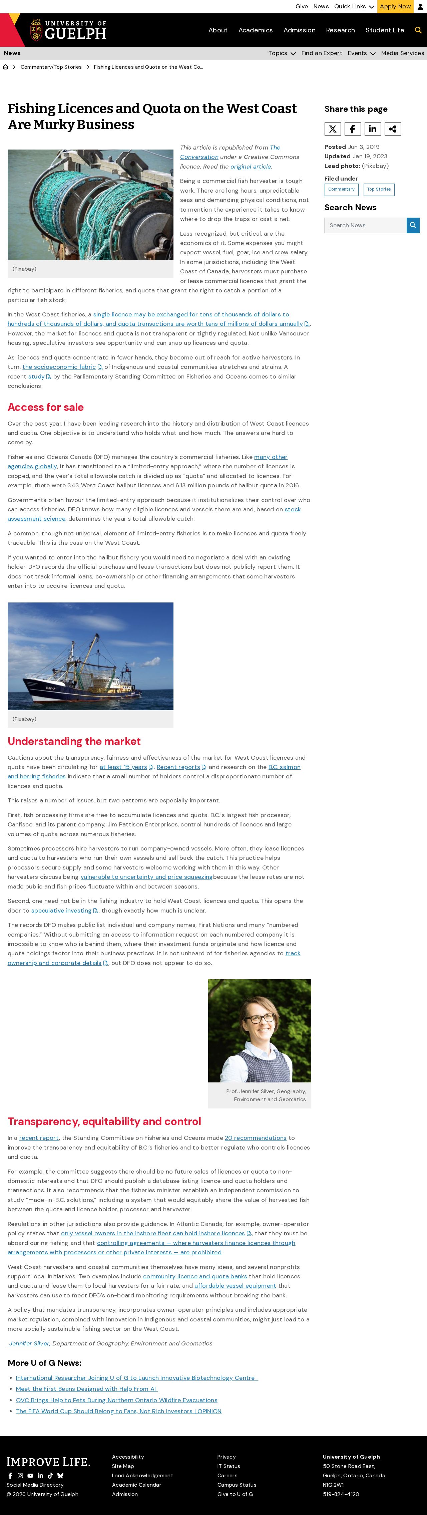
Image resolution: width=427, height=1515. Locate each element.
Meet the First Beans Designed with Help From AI (87, 1389)
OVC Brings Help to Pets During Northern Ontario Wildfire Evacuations (117, 1400)
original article (251, 167)
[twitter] (333, 129)
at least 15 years (123, 767)
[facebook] (353, 129)
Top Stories (68, 67)
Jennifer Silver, (29, 1343)
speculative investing (61, 911)
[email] (393, 129)
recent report (39, 1138)
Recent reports (178, 767)
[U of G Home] (5, 67)
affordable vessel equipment (235, 1286)
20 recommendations (256, 1138)
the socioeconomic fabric (59, 367)
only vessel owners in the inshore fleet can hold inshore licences (153, 1233)
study (36, 376)
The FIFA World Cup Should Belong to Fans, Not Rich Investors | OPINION (119, 1411)
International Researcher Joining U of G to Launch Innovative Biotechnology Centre (137, 1378)
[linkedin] (373, 129)
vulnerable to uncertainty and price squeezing (147, 877)
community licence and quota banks (195, 1276)
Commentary (36, 67)
